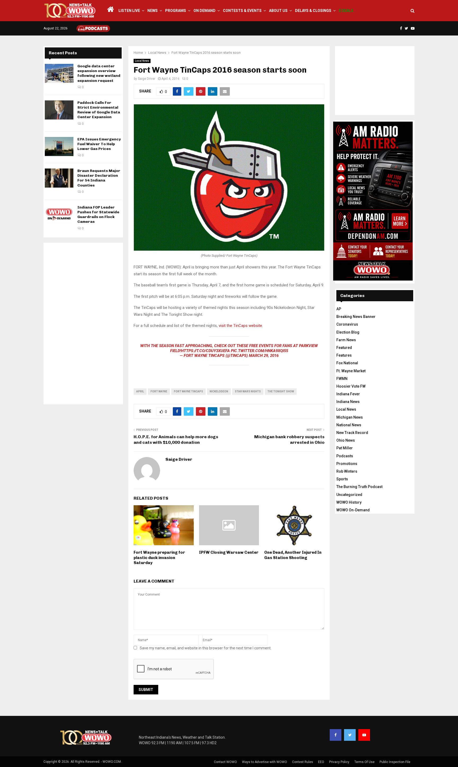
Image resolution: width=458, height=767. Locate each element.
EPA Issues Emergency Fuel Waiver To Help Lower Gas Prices (99, 144)
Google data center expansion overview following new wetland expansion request (98, 73)
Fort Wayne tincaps (188, 391)
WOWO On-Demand (353, 510)
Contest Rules (302, 762)
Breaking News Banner (356, 316)
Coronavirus (347, 324)
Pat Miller (344, 448)
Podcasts (344, 456)
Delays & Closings (313, 10)
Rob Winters (346, 471)
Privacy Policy (339, 762)
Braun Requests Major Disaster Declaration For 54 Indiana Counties (98, 178)
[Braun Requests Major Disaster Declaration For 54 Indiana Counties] (59, 178)
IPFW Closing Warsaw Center (228, 552)
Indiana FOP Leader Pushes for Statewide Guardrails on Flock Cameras (98, 214)
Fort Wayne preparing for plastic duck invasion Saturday (159, 557)
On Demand (204, 10)
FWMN (341, 378)
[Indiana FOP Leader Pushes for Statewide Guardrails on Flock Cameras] (59, 214)
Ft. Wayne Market (350, 371)
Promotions (346, 464)
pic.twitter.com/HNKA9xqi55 (259, 350)
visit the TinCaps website (240, 325)
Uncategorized (349, 495)
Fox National (347, 363)
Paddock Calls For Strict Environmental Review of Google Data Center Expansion (98, 109)
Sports (342, 479)
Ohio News (345, 440)
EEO (321, 762)
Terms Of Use (364, 762)
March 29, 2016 (264, 355)
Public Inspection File (395, 762)
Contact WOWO (225, 762)
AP (338, 309)
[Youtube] (364, 735)
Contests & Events (242, 10)
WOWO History (349, 502)
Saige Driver (146, 79)
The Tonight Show (280, 391)
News (152, 10)
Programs (175, 10)
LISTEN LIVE (129, 10)
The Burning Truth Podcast (359, 487)
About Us (278, 10)
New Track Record (352, 433)
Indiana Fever (348, 394)
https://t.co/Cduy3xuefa (205, 350)
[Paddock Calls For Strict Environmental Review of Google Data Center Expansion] (59, 109)
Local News (142, 60)
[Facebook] (335, 735)
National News (348, 425)
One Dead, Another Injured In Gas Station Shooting (293, 555)
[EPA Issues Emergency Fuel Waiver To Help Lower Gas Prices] (59, 146)
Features (344, 355)
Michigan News (349, 417)
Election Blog (347, 332)
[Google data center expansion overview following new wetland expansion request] (59, 73)
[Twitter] (350, 735)
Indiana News (348, 402)
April (140, 391)
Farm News (346, 340)
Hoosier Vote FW (350, 386)
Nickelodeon (219, 391)
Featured (344, 347)
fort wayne (159, 391)
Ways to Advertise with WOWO (264, 762)
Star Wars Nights (248, 391)
